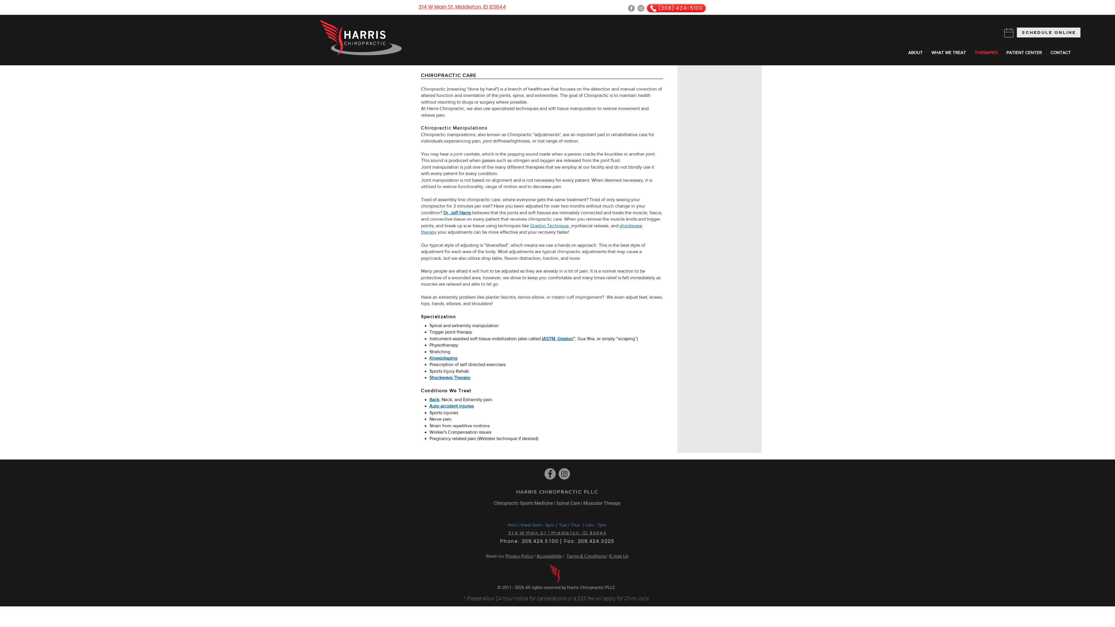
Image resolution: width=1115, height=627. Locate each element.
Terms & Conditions (586, 556)
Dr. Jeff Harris (457, 212)
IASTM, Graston (557, 338)
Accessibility (549, 556)
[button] (1024, 52)
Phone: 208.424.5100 (529, 541)
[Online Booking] (1008, 32)
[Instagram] (641, 8)
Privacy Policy (519, 556)
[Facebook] (631, 8)
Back (434, 399)
